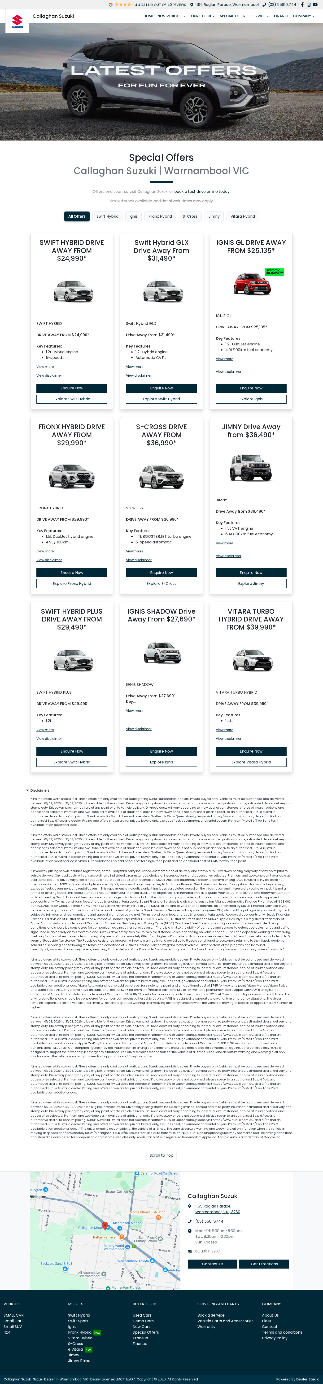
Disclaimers (40, 790)
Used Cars (142, 1315)
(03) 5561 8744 (282, 4)
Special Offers (234, 15)
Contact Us (212, 1264)
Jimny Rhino (79, 1360)
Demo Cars (143, 1321)
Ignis (72, 1326)
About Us (270, 1315)
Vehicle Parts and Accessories (225, 1321)
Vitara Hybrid (80, 1338)
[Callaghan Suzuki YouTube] (316, 4)
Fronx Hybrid (80, 1332)
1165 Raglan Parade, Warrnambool (227, 4)
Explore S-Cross (161, 583)
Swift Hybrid (79, 1315)
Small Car (13, 1321)
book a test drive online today (202, 191)
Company (302, 15)
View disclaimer (49, 375)
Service (258, 15)
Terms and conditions (282, 1332)
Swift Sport (78, 1321)
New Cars (141, 1326)
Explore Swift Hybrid (71, 399)
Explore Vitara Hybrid (251, 762)
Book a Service (211, 1315)
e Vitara (75, 1349)
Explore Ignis (251, 399)
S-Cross (75, 1343)
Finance (281, 15)
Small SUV (13, 1326)
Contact (270, 1326)
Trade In (140, 1338)
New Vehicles (170, 15)
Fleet (266, 1321)
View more (45, 366)
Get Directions (264, 1264)
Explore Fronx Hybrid (72, 583)
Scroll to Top (161, 1155)
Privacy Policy (275, 1338)
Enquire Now (72, 388)
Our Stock (201, 15)
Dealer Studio (307, 1379)
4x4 (7, 1332)
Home (149, 15)
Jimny (73, 1355)
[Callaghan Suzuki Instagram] (310, 4)
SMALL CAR (14, 1315)
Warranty (206, 1326)
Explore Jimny (251, 583)
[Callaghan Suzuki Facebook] (303, 4)
